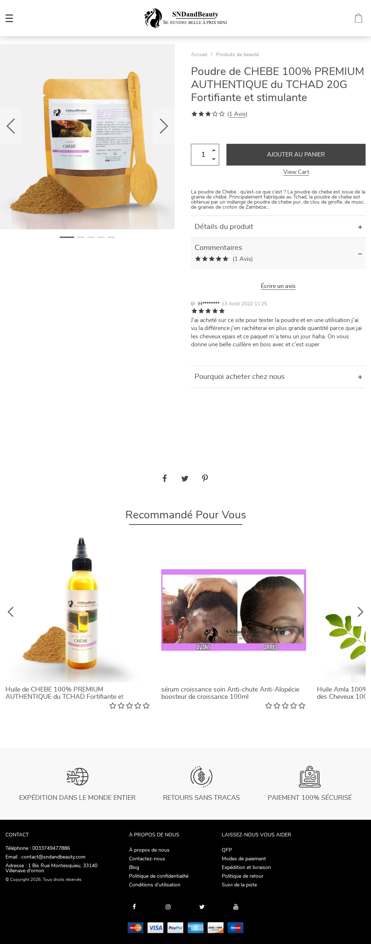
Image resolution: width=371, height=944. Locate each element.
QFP (227, 850)
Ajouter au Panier (296, 155)
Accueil (199, 54)
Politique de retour (242, 876)
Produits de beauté (237, 54)
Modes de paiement (244, 858)
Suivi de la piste (239, 884)
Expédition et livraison (246, 867)
